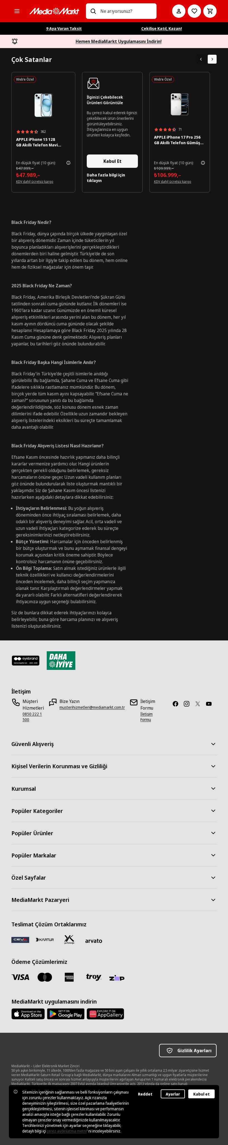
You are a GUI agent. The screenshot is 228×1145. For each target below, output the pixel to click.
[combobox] (126, 11)
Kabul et (201, 1094)
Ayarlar (173, 1094)
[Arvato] (94, 940)
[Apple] (28, 1013)
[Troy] (94, 977)
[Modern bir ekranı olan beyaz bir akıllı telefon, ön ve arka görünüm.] (43, 105)
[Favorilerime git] (194, 11)
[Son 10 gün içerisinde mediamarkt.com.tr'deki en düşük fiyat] (68, 162)
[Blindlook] (25, 660)
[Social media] (177, 703)
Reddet (145, 1094)
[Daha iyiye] (61, 660)
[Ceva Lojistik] (20, 939)
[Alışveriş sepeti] (210, 11)
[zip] (118, 978)
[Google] (66, 1013)
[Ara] (93, 11)
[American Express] (69, 977)
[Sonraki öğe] (212, 59)
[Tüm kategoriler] (17, 11)
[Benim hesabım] (178, 11)
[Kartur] (45, 939)
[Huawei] (105, 1013)
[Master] (45, 977)
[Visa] (20, 977)
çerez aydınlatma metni (67, 1131)
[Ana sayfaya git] (54, 11)
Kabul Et (112, 161)
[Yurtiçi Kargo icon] (69, 939)
